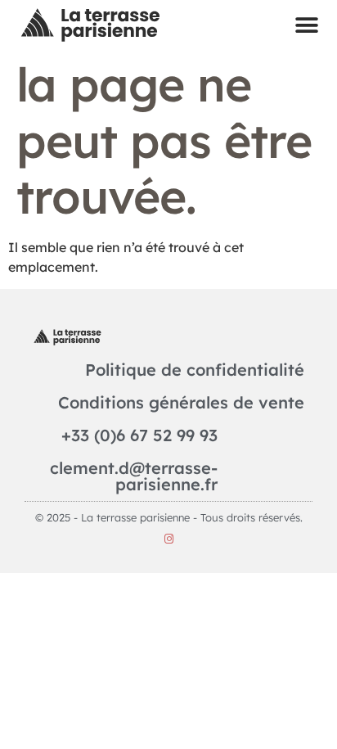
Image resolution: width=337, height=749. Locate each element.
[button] (306, 25)
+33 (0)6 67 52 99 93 (139, 435)
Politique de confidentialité (194, 369)
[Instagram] (169, 539)
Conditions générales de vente (181, 402)
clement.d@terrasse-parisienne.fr (134, 476)
